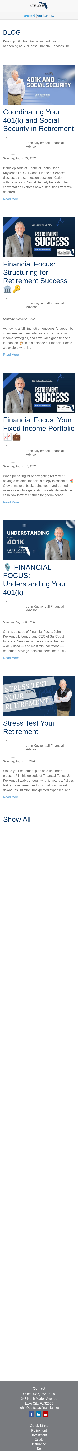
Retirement (39, 1430)
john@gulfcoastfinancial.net (39, 1407)
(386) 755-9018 (44, 1394)
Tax (39, 1448)
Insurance (39, 1444)
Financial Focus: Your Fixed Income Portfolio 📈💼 (39, 428)
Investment (39, 1435)
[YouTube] (45, 1414)
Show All (17, 819)
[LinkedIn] (38, 1414)
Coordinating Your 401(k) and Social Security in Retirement (38, 120)
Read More (11, 199)
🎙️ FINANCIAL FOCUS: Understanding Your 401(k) (34, 579)
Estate (39, 1439)
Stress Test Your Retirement (29, 727)
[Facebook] (31, 1414)
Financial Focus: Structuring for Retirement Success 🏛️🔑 (35, 276)
